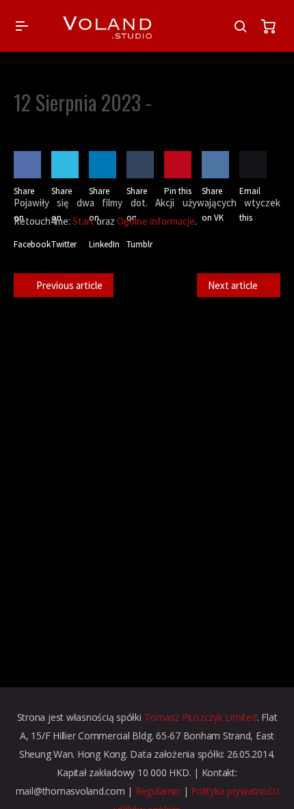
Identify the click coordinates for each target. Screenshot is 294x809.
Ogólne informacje (156, 221)
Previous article (69, 285)
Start (83, 221)
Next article (233, 285)
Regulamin (158, 790)
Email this (249, 204)
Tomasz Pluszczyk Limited (200, 717)
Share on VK (213, 204)
